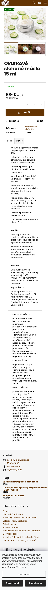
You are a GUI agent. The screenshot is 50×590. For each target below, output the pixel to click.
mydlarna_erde (14, 469)
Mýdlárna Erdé (14, 466)
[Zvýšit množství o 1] (41, 104)
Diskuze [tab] (19, 140)
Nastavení (24, 574)
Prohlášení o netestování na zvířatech (21, 530)
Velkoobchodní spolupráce (16, 521)
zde (24, 567)
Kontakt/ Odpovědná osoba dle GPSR (21, 537)
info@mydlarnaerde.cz (18, 460)
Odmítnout (12, 583)
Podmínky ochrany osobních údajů (20, 517)
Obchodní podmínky (13, 514)
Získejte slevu (9, 524)
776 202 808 (13, 463)
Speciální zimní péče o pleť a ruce (20, 482)
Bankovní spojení (11, 527)
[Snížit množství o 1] (27, 104)
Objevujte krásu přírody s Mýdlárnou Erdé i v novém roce (25, 489)
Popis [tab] (9, 140)
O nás (5, 511)
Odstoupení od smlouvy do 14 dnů (19, 540)
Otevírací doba (10, 533)
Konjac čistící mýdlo (13, 496)
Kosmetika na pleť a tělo (31, 127)
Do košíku (27, 112)
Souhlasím (35, 583)
